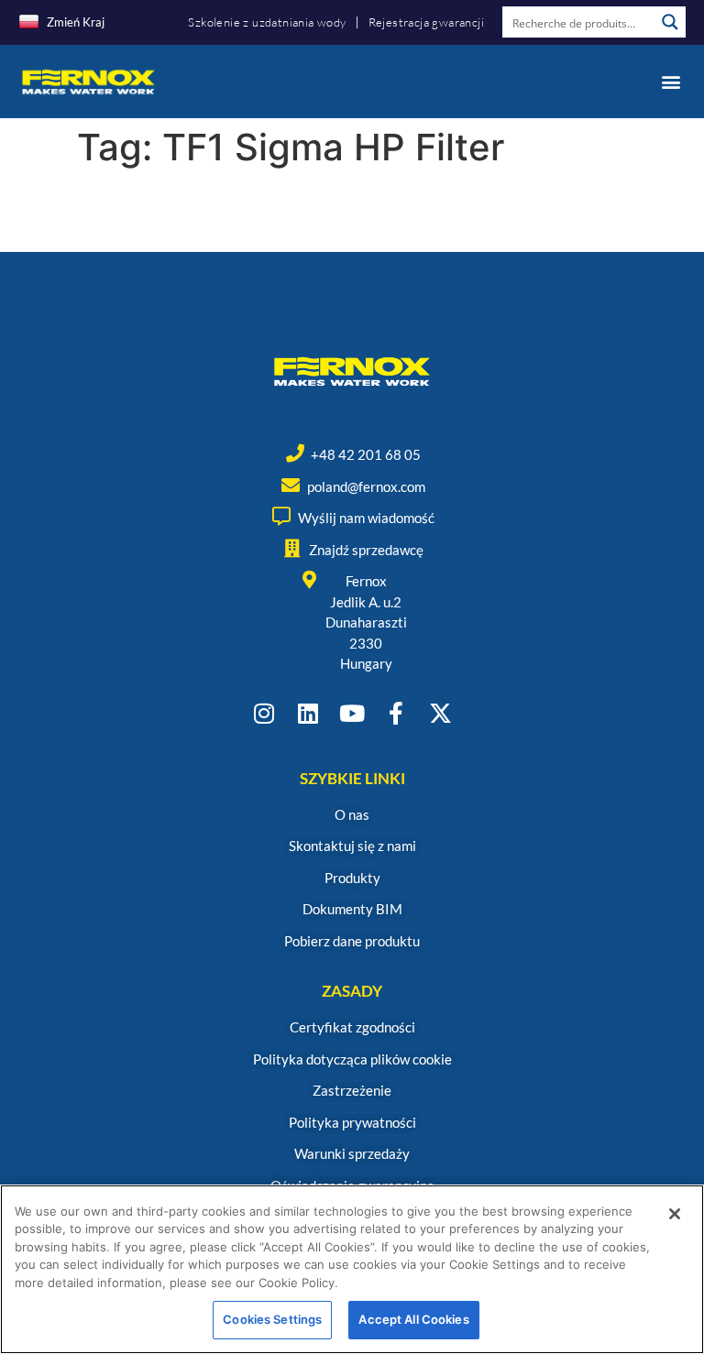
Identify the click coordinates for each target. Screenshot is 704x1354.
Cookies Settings (272, 1319)
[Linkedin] (308, 713)
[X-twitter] (440, 713)
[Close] (674, 1214)
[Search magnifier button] (670, 22)
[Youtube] (352, 713)
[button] (670, 81)
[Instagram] (264, 713)
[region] (352, 1269)
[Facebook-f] (396, 713)
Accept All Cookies (413, 1319)
